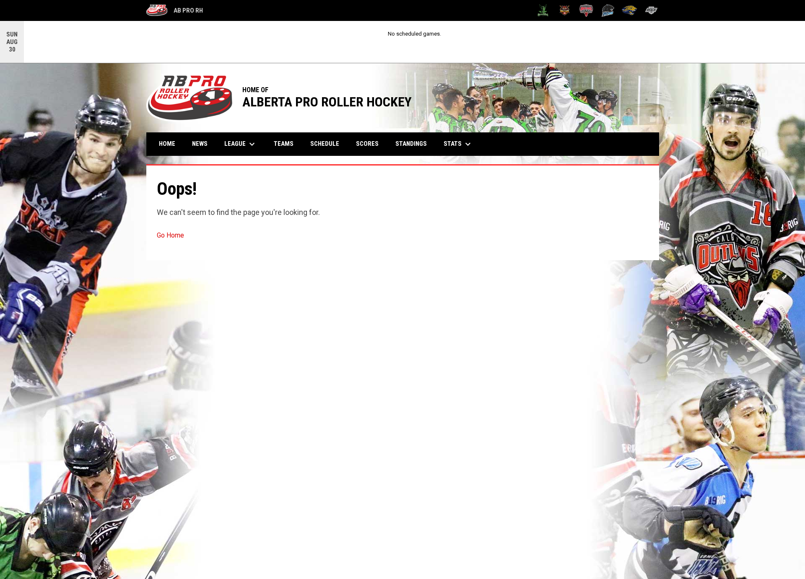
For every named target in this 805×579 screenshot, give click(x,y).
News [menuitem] (200, 143)
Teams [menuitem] (283, 143)
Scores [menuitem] (367, 143)
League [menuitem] (240, 144)
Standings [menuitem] (411, 143)
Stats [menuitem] (458, 144)
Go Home (170, 235)
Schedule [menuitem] (324, 143)
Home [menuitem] (167, 143)
